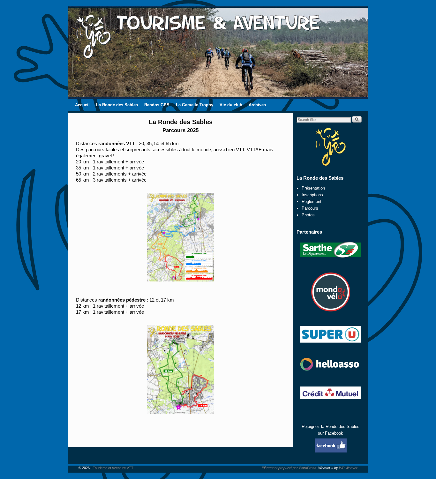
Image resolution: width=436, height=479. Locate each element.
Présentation (313, 188)
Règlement (311, 201)
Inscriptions (312, 194)
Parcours (310, 208)
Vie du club (231, 104)
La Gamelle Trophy (194, 104)
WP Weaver (348, 468)
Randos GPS (156, 104)
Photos (308, 215)
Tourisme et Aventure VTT (113, 468)
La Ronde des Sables (117, 104)
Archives (257, 104)
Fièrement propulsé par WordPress (289, 468)
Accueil (82, 104)
